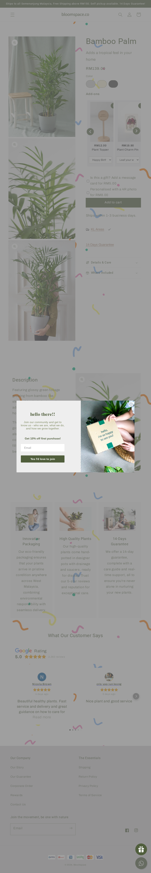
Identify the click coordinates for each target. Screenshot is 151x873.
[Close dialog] (131, 404)
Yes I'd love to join (42, 459)
